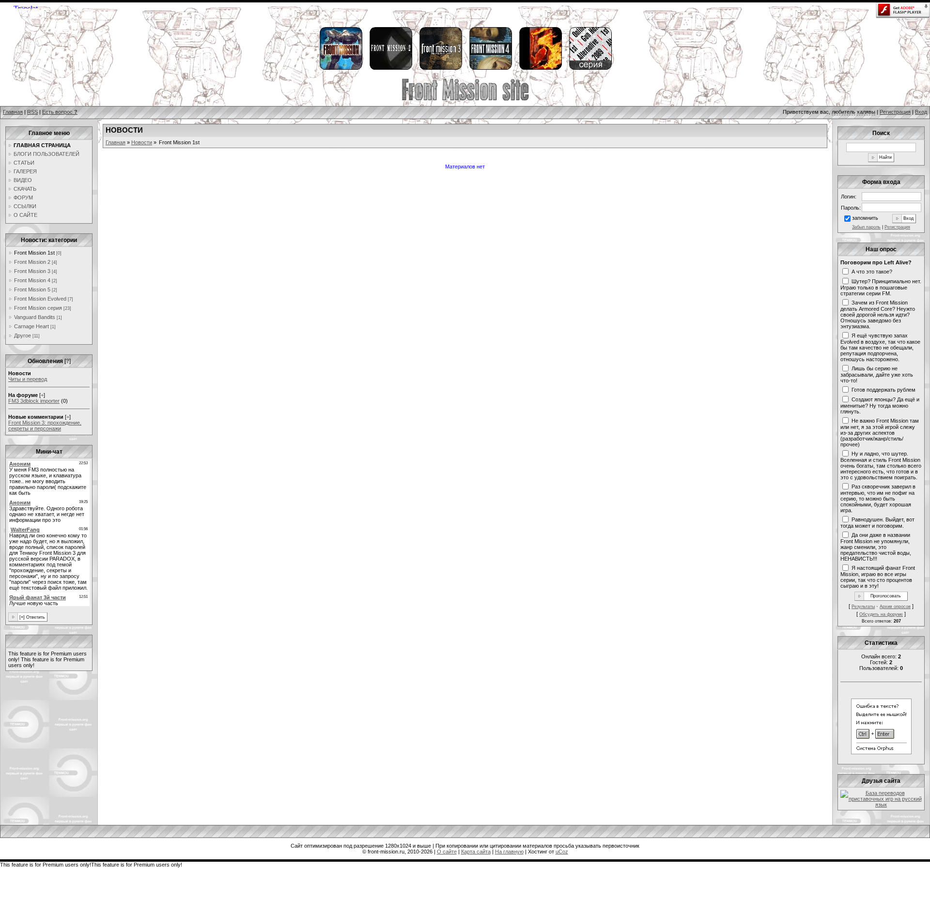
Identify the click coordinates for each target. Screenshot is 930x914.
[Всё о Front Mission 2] (390, 68)
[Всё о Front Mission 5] (540, 68)
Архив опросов (895, 606)
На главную (509, 851)
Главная (13, 112)
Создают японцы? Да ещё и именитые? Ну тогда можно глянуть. (879, 405)
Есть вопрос (60, 112)
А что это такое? (872, 271)
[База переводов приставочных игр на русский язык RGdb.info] (881, 804)
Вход (921, 112)
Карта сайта (476, 851)
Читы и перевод (27, 379)
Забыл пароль (866, 227)
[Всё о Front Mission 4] (490, 68)
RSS (32, 112)
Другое (22, 335)
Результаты (863, 606)
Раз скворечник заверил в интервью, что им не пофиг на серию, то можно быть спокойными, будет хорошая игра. (877, 498)
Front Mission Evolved (40, 299)
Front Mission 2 (32, 262)
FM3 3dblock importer (34, 401)
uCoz (562, 851)
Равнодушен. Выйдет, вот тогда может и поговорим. (877, 522)
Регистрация (895, 112)
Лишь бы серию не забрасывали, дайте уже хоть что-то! (876, 374)
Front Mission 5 (32, 289)
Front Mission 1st (34, 253)
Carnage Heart (31, 326)
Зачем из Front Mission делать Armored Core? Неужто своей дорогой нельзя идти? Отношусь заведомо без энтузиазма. (877, 314)
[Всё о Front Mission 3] (440, 68)
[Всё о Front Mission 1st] (340, 68)
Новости (141, 142)
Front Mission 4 (32, 280)
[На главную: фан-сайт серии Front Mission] (465, 99)
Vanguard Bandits (34, 317)
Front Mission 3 (32, 271)
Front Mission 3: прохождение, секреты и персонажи (44, 425)
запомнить (865, 218)
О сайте (447, 851)
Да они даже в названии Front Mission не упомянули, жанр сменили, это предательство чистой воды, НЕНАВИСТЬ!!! (875, 547)
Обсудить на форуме (881, 614)
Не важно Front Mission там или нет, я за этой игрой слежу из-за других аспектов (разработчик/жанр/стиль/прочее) (879, 432)
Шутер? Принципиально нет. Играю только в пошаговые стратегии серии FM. (880, 287)
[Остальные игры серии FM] (590, 68)
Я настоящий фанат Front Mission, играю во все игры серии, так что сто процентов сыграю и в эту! (877, 576)
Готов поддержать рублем (883, 389)
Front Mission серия (38, 308)
